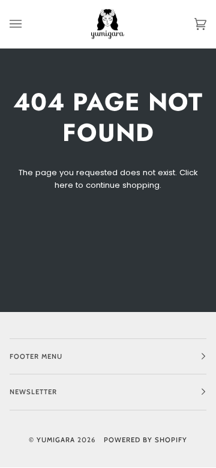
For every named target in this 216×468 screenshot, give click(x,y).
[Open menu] (28, 24)
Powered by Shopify (145, 440)
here (64, 185)
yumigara (56, 440)
